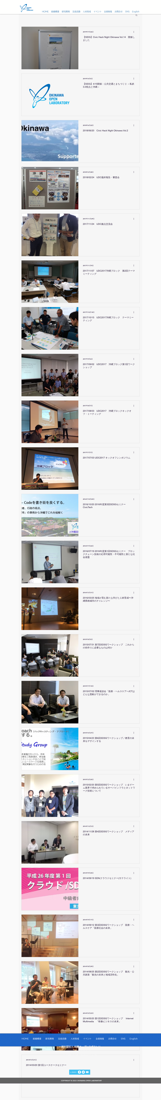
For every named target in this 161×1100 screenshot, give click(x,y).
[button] (55, 11)
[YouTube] (87, 1072)
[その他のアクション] (134, 31)
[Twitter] (83, 1072)
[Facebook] (79, 1072)
